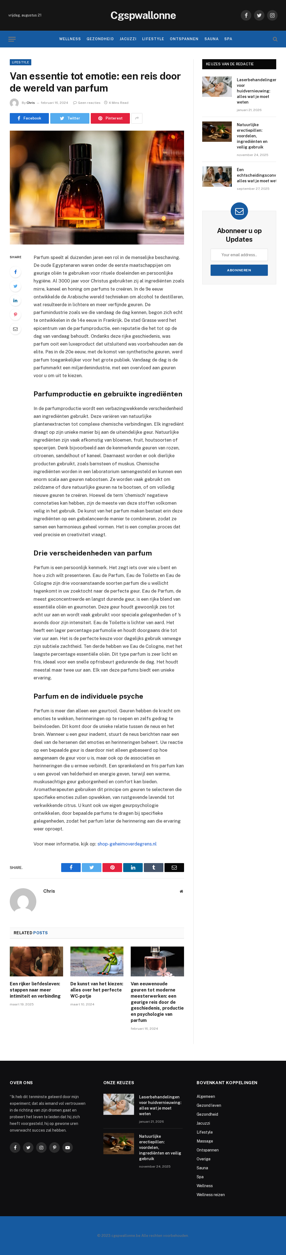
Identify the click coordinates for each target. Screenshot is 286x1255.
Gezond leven (209, 1105)
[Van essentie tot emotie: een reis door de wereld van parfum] (97, 188)
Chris (31, 103)
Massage (205, 1141)
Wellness (70, 39)
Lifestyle (153, 39)
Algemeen (206, 1096)
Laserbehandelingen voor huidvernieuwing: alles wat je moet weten (257, 91)
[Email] (15, 328)
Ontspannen (184, 39)
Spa (228, 39)
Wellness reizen (211, 1194)
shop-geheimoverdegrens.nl (127, 844)
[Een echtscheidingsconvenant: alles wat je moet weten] (217, 176)
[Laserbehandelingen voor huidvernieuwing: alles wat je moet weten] (217, 86)
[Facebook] (15, 271)
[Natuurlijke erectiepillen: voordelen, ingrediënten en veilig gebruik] (217, 131)
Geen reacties (89, 103)
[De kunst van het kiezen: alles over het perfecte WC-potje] (97, 961)
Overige (204, 1159)
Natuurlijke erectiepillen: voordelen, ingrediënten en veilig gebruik (252, 136)
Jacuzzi (128, 39)
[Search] (275, 39)
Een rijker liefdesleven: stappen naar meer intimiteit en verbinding (35, 990)
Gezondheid (100, 39)
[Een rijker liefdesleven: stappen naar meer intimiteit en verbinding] (36, 961)
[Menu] (12, 39)
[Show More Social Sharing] (136, 118)
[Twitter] (15, 286)
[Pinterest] (15, 314)
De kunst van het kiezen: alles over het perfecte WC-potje (96, 990)
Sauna (211, 39)
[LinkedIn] (15, 300)
